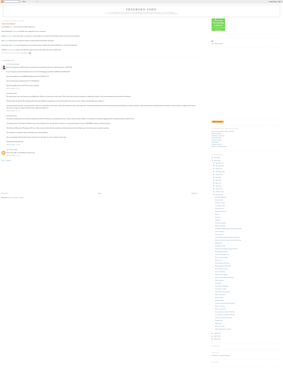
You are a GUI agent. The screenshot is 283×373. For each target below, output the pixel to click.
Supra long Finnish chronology (224, 277)
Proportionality (219, 300)
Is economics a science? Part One (225, 315)
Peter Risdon (10, 150)
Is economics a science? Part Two (225, 312)
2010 (215, 157)
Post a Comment (6, 160)
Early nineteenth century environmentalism (228, 240)
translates (9, 36)
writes (12, 27)
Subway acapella (220, 226)
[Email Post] (29, 53)
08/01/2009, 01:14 (13, 88)
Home (99, 193)
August (218, 174)
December (219, 163)
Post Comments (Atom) (16, 197)
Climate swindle (216, 140)
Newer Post (4, 193)
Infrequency (218, 243)
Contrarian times (220, 206)
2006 (215, 339)
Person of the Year (220, 309)
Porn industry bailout (221, 269)
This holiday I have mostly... (223, 329)
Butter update (219, 297)
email (213, 44)
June (217, 180)
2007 (215, 336)
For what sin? (219, 234)
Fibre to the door (220, 295)
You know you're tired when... (224, 317)
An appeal (218, 283)
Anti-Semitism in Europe (222, 292)
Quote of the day (220, 306)
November (219, 166)
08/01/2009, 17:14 (13, 155)
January (218, 194)
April (217, 186)
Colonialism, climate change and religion (227, 237)
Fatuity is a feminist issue (219, 146)
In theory (218, 217)
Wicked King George (221, 251)
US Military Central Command (221, 355)
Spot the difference (220, 197)
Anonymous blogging (221, 286)
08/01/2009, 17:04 (13, 145)
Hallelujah (218, 323)
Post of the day (219, 208)
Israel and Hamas (8, 23)
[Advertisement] (18, 176)
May (217, 183)
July (217, 177)
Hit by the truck (220, 326)
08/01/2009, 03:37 (13, 111)
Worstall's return (220, 203)
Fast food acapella (220, 223)
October (218, 169)
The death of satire (220, 289)
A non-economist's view (222, 254)
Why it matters (219, 280)
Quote (217, 214)
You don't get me (217, 144)
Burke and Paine (216, 133)
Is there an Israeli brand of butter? (225, 303)
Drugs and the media (221, 274)
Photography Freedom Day (223, 266)
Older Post (194, 193)
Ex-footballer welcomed (222, 263)
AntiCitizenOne (11, 64)
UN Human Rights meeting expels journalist (228, 229)
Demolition (215, 142)
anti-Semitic (11, 50)
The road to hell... (217, 138)
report (7, 40)
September (219, 171)
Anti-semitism (219, 231)
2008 (215, 333)
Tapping (217, 220)
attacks (14, 45)
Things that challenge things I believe (226, 249)
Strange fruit (219, 320)
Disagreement (219, 200)
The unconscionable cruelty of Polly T (223, 131)
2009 (215, 160)
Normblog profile (220, 246)
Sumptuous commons (218, 136)
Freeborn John (141, 9)
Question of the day (221, 211)
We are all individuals (221, 257)
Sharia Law (218, 260)
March (218, 189)
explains (15, 31)
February (218, 192)
